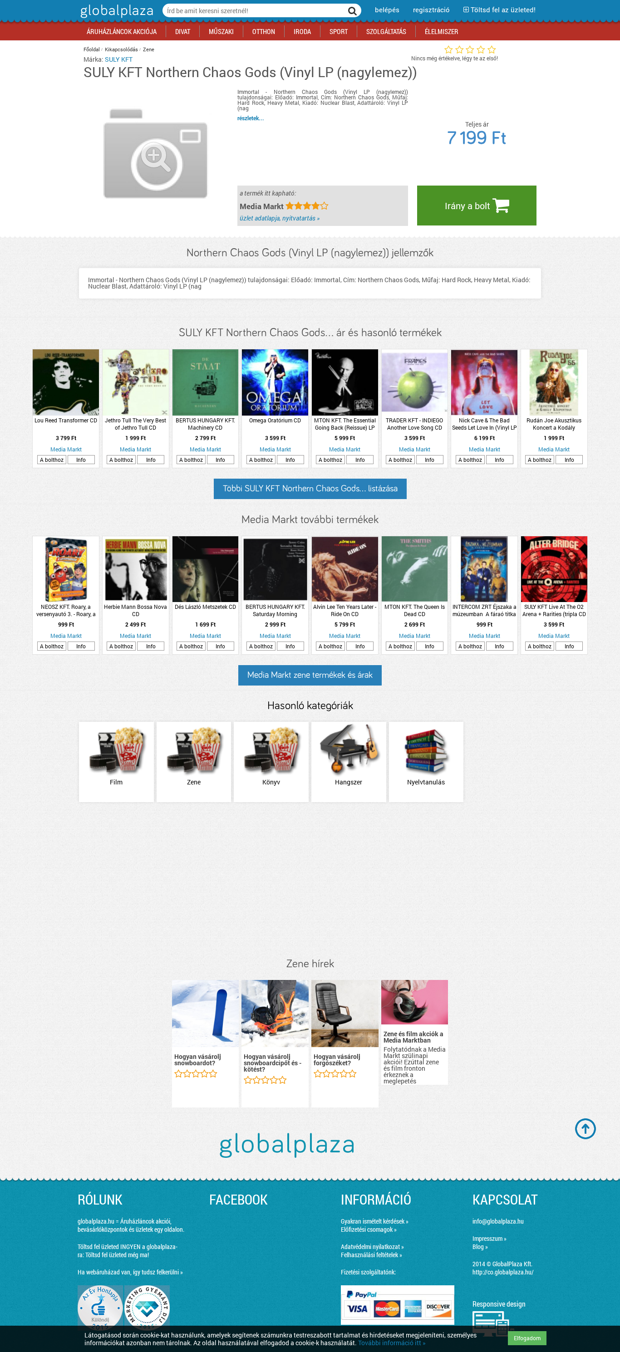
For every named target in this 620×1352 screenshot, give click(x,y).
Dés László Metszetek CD (205, 606)
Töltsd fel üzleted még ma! (117, 1254)
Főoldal (92, 49)
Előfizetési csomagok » (369, 1229)
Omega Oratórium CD (275, 420)
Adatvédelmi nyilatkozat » (372, 1246)
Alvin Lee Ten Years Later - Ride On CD (344, 610)
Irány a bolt (468, 205)
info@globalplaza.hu (498, 1221)
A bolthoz (52, 459)
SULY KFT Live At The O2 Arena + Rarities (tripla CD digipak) (554, 610)
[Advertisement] (310, 880)
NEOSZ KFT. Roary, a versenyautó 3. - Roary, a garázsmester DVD (66, 610)
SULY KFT (119, 59)
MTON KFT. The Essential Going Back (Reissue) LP (345, 423)
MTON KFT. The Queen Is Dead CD (414, 610)
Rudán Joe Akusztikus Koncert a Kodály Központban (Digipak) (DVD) (554, 423)
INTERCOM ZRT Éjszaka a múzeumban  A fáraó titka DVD (485, 610)
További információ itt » (392, 1342)
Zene (148, 49)
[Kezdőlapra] (115, 18)
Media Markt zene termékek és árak (310, 675)
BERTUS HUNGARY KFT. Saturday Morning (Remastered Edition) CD (275, 610)
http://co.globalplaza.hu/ (503, 1272)
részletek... (250, 118)
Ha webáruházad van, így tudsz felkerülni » (130, 1272)
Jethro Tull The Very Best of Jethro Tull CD (135, 423)
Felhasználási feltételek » (371, 1254)
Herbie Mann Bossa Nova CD (135, 610)
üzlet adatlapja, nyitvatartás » (280, 218)
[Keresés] (352, 10)
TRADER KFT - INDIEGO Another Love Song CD (414, 423)
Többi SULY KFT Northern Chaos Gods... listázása (310, 488)
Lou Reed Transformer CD (65, 420)
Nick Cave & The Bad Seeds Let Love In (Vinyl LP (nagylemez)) (484, 423)
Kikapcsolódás (121, 49)
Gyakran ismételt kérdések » (374, 1221)
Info (81, 459)
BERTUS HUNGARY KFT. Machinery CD (205, 423)
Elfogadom (527, 1338)
